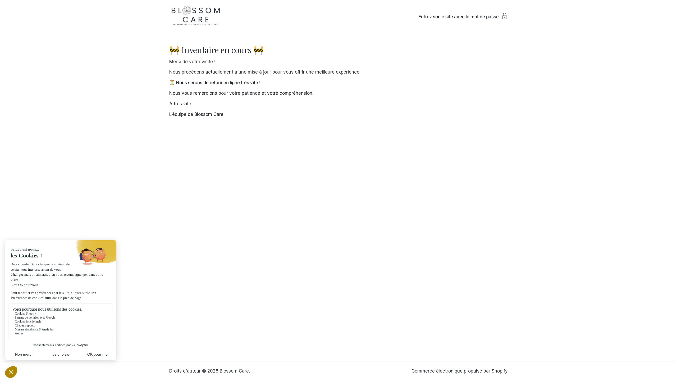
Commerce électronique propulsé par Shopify (459, 371)
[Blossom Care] (195, 15)
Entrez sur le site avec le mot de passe (458, 16)
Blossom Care (234, 371)
